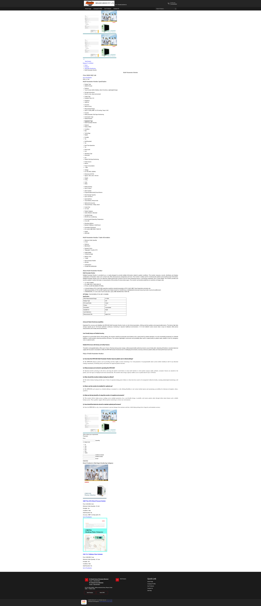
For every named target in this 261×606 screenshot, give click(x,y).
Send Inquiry (88, 61)
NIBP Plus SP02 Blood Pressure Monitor (94, 501)
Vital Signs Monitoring (90, 68)
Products (87, 66)
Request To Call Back (88, 63)
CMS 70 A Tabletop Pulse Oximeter (93, 554)
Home (86, 65)
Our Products (107, 8)
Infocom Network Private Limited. (105, 601)
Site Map (149, 590)
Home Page (88, 8)
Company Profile (97, 8)
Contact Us (116, 8)
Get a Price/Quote (87, 77)
